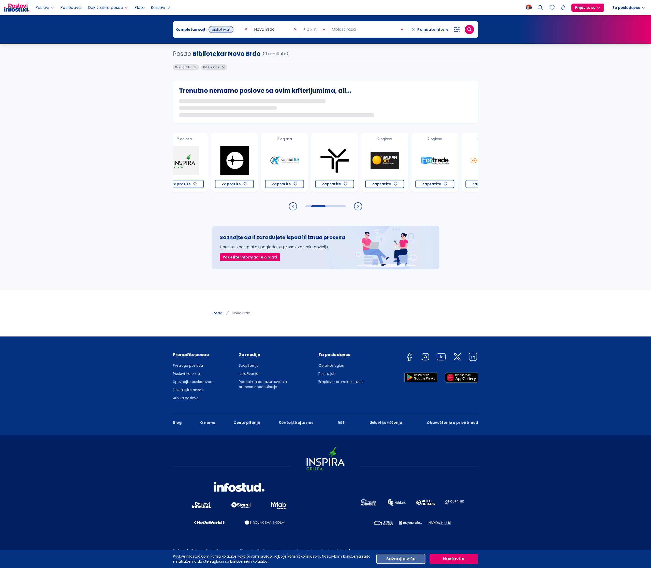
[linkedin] (473, 358)
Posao (217, 313)
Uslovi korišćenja (385, 422)
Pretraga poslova (188, 365)
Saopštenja (249, 365)
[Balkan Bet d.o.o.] (370, 162)
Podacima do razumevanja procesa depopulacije (263, 384)
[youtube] (441, 358)
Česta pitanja (247, 422)
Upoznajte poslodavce (192, 381)
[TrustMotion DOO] (320, 162)
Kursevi (158, 7)
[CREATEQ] (219, 162)
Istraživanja (248, 373)
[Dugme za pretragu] (469, 29)
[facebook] (409, 358)
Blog (177, 422)
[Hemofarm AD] (470, 162)
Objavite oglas (331, 365)
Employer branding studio (341, 381)
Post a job (327, 373)
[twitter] (457, 358)
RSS (341, 422)
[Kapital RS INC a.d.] (269, 162)
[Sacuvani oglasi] (552, 7)
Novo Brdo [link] (241, 313)
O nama (207, 422)
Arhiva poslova (186, 398)
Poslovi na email (187, 373)
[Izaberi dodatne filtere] (457, 29)
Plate (139, 7)
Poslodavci (71, 7)
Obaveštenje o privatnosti (452, 422)
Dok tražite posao (188, 389)
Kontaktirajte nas (296, 422)
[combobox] (209, 29)
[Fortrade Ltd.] (420, 162)
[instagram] (425, 358)
